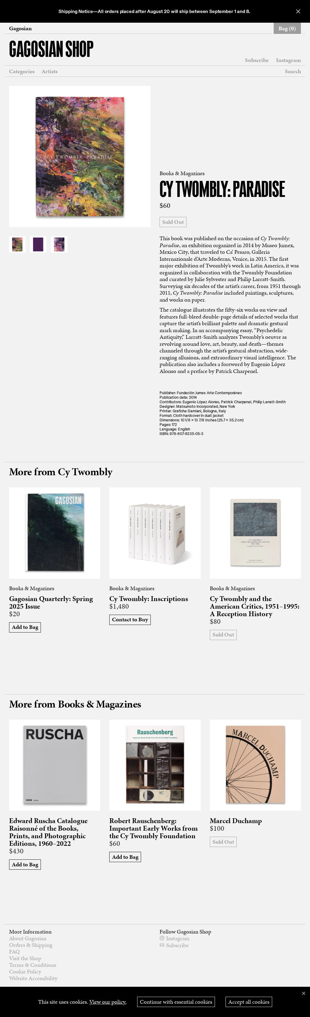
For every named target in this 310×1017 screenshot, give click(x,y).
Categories (22, 71)
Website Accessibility (33, 978)
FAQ (14, 951)
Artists (49, 71)
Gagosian (20, 28)
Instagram (288, 60)
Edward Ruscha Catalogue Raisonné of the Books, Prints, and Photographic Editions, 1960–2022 (48, 832)
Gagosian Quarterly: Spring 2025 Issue (51, 602)
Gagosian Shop (51, 50)
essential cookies (176, 1002)
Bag (287, 28)
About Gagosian (27, 938)
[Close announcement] (298, 11)
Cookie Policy (25, 971)
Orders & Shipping (30, 945)
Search (293, 71)
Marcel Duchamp (236, 821)
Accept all (248, 1002)
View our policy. (108, 1002)
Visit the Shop (25, 958)
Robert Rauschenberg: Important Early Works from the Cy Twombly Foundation (153, 828)
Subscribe (257, 60)
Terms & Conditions (32, 965)
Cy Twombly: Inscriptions (148, 599)
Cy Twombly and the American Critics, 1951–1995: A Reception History (254, 606)
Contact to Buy (130, 619)
